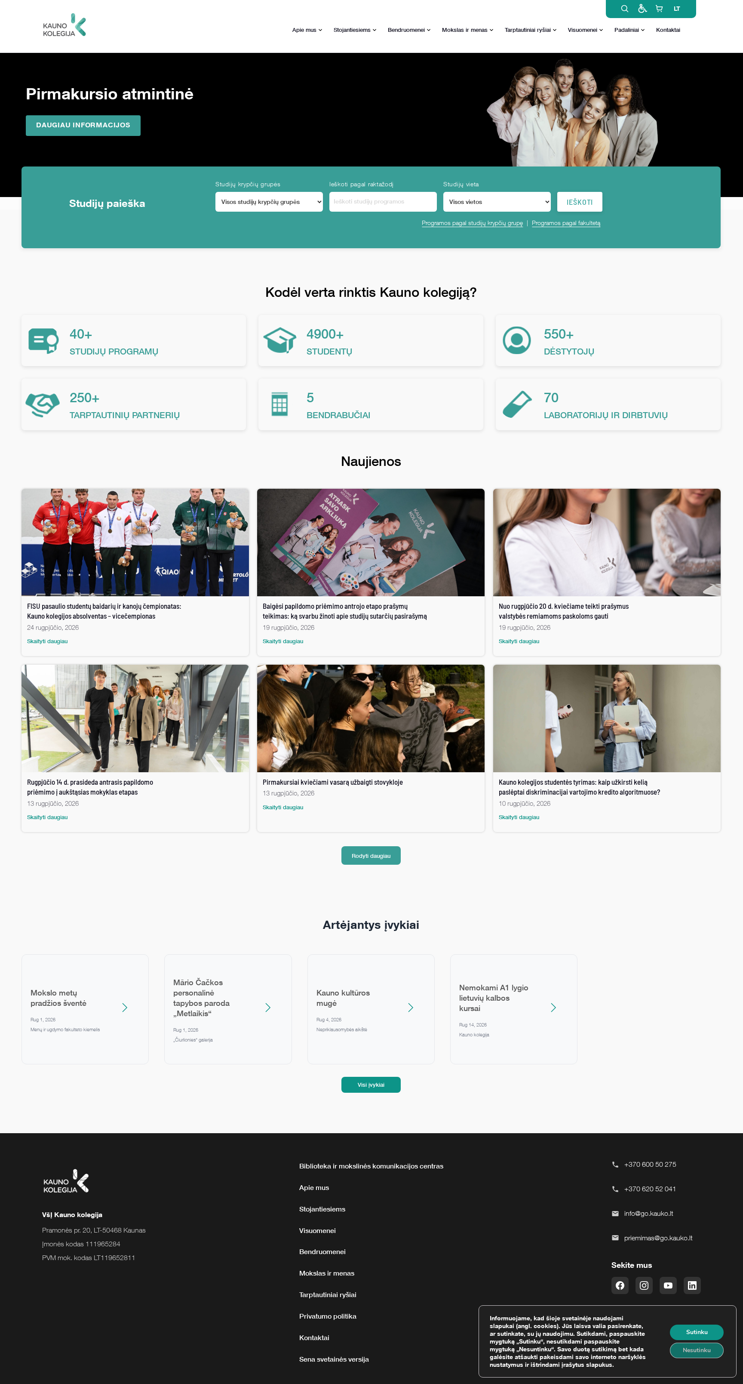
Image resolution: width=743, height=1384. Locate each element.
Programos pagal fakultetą (566, 222)
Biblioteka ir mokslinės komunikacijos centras (371, 1166)
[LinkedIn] (692, 1285)
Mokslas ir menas (465, 29)
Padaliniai (626, 29)
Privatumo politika (327, 1316)
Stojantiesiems (352, 29)
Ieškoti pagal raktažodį (361, 184)
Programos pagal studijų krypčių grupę (472, 222)
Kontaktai (668, 29)
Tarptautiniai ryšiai (528, 29)
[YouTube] (668, 1285)
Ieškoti (580, 202)
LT (677, 8)
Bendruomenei (406, 29)
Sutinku (697, 1332)
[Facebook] (620, 1285)
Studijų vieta (461, 184)
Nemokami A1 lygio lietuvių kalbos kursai (493, 998)
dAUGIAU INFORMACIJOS (83, 124)
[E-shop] (659, 8)
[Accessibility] (642, 8)
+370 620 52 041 (650, 1189)
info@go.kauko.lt (648, 1213)
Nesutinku (697, 1350)
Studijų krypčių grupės (247, 184)
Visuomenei (582, 29)
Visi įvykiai (371, 1084)
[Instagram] (644, 1285)
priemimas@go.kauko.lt (658, 1238)
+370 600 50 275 (650, 1164)
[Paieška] (624, 8)
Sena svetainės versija (334, 1359)
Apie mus (304, 29)
